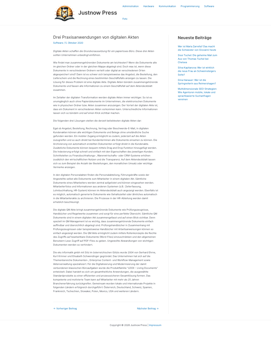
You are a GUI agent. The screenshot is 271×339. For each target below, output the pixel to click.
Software (209, 6)
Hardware (148, 6)
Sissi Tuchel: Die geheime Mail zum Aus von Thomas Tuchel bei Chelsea (197, 59)
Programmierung (190, 6)
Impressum (155, 325)
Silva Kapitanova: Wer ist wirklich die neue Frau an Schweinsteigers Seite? (197, 71)
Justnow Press (97, 12)
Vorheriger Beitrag (65, 308)
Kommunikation (167, 6)
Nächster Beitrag (148, 308)
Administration (130, 6)
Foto (124, 18)
